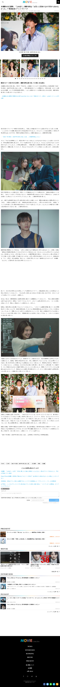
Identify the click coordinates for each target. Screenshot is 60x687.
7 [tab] (27, 78)
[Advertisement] (30, 113)
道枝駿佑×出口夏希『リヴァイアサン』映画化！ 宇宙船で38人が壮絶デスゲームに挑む (45, 565)
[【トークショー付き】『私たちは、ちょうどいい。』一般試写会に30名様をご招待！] (3, 534)
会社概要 (30, 668)
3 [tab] (19, 78)
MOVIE (30, 657)
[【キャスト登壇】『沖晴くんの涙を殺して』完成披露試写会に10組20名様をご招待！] (3, 541)
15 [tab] (42, 78)
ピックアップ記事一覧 (52, 611)
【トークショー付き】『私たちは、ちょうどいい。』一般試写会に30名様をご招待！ (26, 532)
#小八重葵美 (13, 608)
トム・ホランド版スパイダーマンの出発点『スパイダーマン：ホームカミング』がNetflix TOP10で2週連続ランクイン (33, 598)
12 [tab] (36, 78)
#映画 (35, 11)
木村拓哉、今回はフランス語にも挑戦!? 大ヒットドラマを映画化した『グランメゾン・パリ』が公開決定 (28, 481)
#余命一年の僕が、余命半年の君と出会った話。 (18, 11)
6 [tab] (25, 78)
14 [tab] (40, 78)
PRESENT (30, 661)
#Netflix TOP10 (13, 602)
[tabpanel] (30, 68)
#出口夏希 (31, 11)
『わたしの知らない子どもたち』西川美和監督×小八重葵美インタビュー (23, 604)
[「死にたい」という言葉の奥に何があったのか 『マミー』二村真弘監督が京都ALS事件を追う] (14, 557)
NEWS (30, 646)
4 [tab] (21, 78)
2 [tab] (17, 78)
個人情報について (30, 665)
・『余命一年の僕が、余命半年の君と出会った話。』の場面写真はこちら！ (21, 136)
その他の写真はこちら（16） (30, 55)
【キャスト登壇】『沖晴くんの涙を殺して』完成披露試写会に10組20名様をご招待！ (26, 539)
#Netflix (2, 11)
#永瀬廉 (38, 11)
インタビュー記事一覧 (52, 591)
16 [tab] (44, 78)
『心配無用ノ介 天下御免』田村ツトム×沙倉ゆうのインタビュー (21, 584)
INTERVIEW (30, 650)
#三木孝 (6, 11)
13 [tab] (38, 78)
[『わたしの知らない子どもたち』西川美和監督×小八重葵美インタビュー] (3, 606)
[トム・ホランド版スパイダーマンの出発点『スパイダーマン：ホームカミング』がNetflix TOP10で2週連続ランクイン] (3, 600)
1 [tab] (15, 78)
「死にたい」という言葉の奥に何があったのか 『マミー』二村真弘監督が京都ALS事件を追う (14, 565)
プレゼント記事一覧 (53, 546)
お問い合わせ (30, 671)
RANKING (30, 653)
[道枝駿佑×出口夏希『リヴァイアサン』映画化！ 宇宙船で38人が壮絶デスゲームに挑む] (45, 557)
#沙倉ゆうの (13, 588)
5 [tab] (23, 78)
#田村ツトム (9, 588)
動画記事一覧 (55, 571)
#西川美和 (8, 608)
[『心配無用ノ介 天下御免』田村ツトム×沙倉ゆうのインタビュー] (3, 586)
